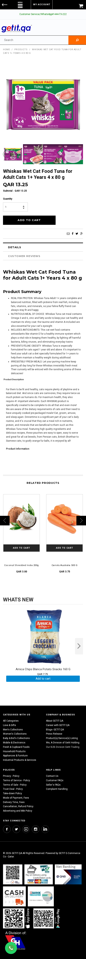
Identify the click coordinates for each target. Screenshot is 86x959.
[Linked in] (45, 829)
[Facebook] (72, 233)
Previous (13, 154)
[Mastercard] (68, 874)
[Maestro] (17, 918)
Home (6, 49)
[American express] (14, 896)
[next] (79, 646)
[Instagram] (35, 829)
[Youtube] (26, 829)
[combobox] (34, 40)
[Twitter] (77, 233)
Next (6, 154)
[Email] (68, 233)
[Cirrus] (15, 940)
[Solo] (47, 918)
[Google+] (81, 233)
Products (20, 49)
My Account (41, 4)
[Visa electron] (41, 896)
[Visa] (38, 874)
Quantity (7, 198)
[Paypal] (12, 874)
